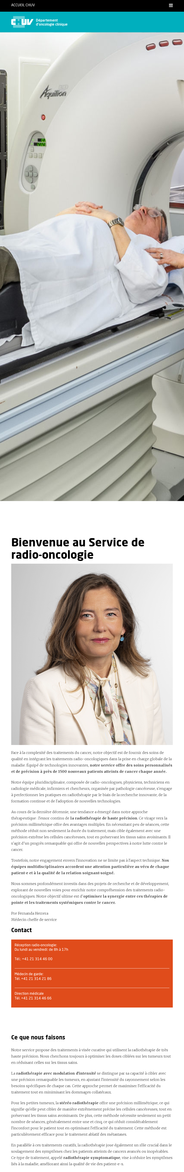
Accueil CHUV (23, 5)
